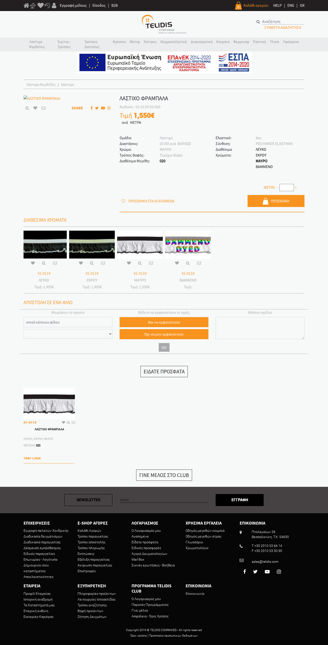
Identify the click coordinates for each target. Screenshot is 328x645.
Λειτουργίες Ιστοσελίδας (96, 599)
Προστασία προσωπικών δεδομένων (173, 635)
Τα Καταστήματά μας (39, 605)
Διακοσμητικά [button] (202, 42)
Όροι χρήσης (138, 635)
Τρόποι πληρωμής (91, 548)
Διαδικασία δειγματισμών (43, 536)
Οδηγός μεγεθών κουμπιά (205, 530)
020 (162, 160)
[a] (40, 5)
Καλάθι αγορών (255, 5)
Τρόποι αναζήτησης (92, 605)
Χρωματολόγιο (197, 548)
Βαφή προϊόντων (90, 611)
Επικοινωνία (195, 593)
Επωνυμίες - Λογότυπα (40, 559)
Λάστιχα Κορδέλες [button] (37, 44)
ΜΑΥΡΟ (261, 160)
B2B (114, 5)
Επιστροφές (87, 571)
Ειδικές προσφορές (146, 548)
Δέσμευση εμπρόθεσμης (42, 548)
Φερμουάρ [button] (241, 42)
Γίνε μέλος (140, 610)
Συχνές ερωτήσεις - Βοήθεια (153, 565)
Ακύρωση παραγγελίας (95, 565)
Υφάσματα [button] (291, 42)
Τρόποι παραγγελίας (93, 536)
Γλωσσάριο (194, 542)
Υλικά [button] (274, 42)
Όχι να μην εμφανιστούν (164, 334)
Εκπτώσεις (86, 554)
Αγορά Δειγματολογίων (149, 554)
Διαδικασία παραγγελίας (42, 542)
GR (302, 5)
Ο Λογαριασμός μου (146, 530)
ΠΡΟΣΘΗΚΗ (280, 201)
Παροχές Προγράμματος (150, 605)
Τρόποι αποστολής (91, 542)
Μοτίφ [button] (135, 42)
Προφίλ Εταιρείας (37, 593)
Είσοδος (99, 5)
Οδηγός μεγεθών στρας (203, 536)
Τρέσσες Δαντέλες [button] (92, 44)
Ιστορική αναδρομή (38, 599)
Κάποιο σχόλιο (260, 312)
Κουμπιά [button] (223, 42)
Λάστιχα (67, 84)
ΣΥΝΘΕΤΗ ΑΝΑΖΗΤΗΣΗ (282, 27)
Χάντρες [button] (150, 42)
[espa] (164, 62)
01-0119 (44, 273)
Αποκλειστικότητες (39, 577)
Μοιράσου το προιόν (68, 312)
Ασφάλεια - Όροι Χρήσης (150, 616)
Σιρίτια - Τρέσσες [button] (64, 44)
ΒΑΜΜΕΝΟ (264, 166)
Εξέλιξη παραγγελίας (94, 559)
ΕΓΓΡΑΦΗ (239, 500)
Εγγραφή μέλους (73, 5)
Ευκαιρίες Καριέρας (39, 617)
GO (164, 347)
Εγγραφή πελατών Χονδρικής (46, 530)
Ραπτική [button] (259, 42)
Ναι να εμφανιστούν (164, 322)
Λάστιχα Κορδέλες (41, 84)
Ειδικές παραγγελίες (39, 554)
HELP (277, 5)
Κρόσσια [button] (119, 42)
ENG (290, 5)
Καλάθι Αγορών (89, 530)
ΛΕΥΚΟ (261, 149)
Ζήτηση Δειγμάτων (92, 617)
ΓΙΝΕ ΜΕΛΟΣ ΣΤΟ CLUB (164, 475)
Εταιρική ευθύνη (36, 611)
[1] (26, 6)
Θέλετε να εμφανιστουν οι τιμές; (164, 312)
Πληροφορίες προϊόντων (97, 593)
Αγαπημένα (140, 536)
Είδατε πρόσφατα (145, 542)
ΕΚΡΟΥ (261, 155)
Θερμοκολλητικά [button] (173, 42)
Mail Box (138, 559)
